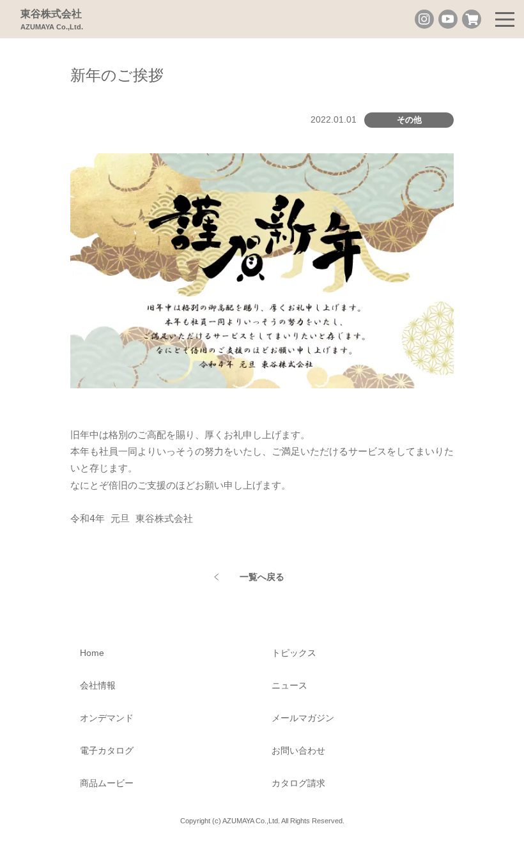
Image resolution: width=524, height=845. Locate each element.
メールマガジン (303, 718)
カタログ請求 (298, 783)
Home (92, 653)
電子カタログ (107, 750)
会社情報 (98, 685)
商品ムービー (107, 783)
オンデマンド (107, 718)
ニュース (289, 685)
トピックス (294, 653)
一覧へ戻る (262, 577)
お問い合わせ (298, 750)
